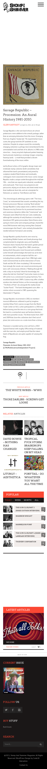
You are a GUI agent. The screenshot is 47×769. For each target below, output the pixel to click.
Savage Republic (17, 365)
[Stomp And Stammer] (18, 7)
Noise (6, 365)
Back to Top (22, 655)
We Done (10, 642)
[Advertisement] (23, 39)
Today (8, 500)
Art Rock (16, 359)
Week (18, 500)
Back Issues (7, 727)
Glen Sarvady (11, 125)
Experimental (9, 362)
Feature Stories (12, 647)
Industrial (22, 362)
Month (27, 500)
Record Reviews (22, 357)
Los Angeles (34, 362)
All (37, 500)
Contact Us (23, 765)
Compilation (27, 359)
